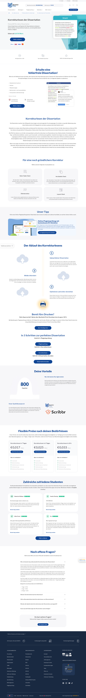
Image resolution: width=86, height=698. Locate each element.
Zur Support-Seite (43, 624)
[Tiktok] (72, 682)
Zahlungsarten (47, 659)
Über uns (46, 671)
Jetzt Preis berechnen (17, 451)
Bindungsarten (10, 682)
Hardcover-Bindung (11, 671)
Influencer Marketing (48, 676)
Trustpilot (74, 487)
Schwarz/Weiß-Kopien (30, 679)
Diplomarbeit (10, 662)
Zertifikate (27, 685)
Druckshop (9, 653)
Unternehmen (47, 650)
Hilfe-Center (75, 0)
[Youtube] (69, 682)
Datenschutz (19, 695)
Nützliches (39, 9)
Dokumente (28, 656)
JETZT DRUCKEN (73, 9)
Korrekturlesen (43, 353)
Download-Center (48, 662)
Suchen (61, 0)
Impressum (31, 695)
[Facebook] (63, 682)
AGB (15, 695)
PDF (26, 662)
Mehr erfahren (17, 39)
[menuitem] (9, 695)
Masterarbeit (10, 659)
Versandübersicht (48, 656)
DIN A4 (27, 668)
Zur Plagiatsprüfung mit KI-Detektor (47, 232)
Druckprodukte (11, 9)
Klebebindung (10, 676)
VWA (8, 665)
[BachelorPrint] (13, 7)
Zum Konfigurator (43, 328)
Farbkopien (28, 676)
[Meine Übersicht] (70, 5)
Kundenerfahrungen (48, 665)
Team (45, 668)
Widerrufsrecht (25, 695)
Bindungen (20, 9)
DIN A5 (27, 671)
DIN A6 (27, 674)
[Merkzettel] (73, 5)
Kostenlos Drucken (48, 674)
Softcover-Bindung (11, 674)
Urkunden (27, 682)
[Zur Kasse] (77, 5)
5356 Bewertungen (68, 670)
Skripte (27, 659)
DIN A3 (27, 665)
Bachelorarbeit (10, 656)
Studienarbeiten (11, 650)
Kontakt (68, 0)
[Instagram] (66, 682)
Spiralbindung (10, 679)
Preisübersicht (28, 653)
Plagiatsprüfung (30, 9)
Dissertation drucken (43, 361)
